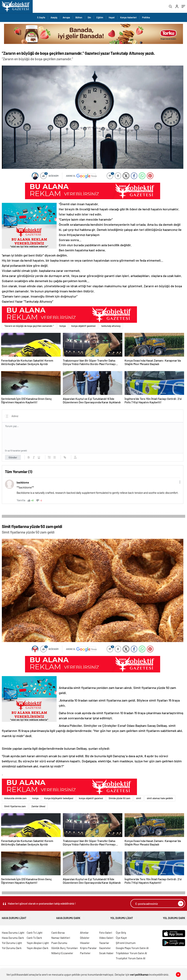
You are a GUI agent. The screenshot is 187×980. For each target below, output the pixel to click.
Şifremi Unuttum (126, 942)
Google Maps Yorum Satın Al (132, 948)
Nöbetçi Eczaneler (62, 953)
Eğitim (99, 17)
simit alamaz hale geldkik (160, 798)
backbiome (23, 482)
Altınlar (84, 932)
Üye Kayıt (121, 937)
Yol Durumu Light (121, 918)
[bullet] (54, 457)
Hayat (112, 17)
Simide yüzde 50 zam (119, 798)
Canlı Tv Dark (34, 937)
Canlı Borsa (58, 932)
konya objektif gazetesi (83, 325)
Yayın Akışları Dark (37, 948)
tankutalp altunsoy (111, 325)
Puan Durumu (59, 942)
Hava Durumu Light (14, 918)
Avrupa (66, 17)
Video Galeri (106, 937)
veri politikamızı (139, 974)
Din (89, 17)
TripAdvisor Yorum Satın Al (131, 953)
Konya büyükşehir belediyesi (58, 798)
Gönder (13, 457)
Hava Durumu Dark (68, 918)
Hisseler (85, 942)
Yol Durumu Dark (174, 918)
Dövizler (84, 937)
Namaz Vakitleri (60, 937)
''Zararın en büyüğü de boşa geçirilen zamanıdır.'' (29, 325)
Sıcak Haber (106, 953)
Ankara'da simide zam (15, 798)
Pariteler (85, 953)
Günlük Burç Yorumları (64, 948)
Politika (146, 17)
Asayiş (54, 17)
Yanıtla (21, 500)
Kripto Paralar (88, 948)
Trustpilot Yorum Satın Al (130, 958)
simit (138, 798)
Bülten (78, 17)
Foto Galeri (105, 932)
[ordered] (49, 457)
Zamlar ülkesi (38, 806)
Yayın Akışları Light (38, 942)
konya (63, 325)
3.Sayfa (41, 17)
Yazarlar (104, 942)
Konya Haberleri (128, 17)
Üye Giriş (121, 932)
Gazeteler (105, 948)
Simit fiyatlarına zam (15, 806)
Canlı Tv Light (35, 932)
